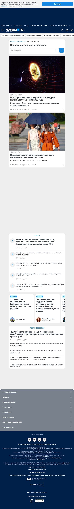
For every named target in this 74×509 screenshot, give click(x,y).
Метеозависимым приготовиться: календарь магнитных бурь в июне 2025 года (32, 156)
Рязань (12, 41)
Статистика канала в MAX (12, 422)
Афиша (46, 26)
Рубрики (5, 397)
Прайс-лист (6, 407)
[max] (39, 440)
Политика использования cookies (37, 469)
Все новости (21, 41)
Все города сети (8, 427)
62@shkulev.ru (45, 456)
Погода (26, 26)
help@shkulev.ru (41, 459)
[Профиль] (71, 30)
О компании (6, 412)
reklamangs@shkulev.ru (64, 463)
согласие (4, 6)
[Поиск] (62, 30)
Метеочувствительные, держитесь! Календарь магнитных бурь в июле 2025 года (32, 98)
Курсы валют (63, 26)
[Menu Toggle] (2, 30)
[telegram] (29, 440)
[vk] (34, 440)
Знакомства (18, 26)
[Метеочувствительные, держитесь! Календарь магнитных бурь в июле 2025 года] (37, 74)
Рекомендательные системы (37, 472)
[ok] (44, 440)
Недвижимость (6, 26)
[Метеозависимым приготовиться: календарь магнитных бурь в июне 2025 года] (37, 132)
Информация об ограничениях (37, 467)
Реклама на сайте (9, 402)
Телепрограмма (36, 26)
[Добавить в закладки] (63, 109)
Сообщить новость (9, 392)
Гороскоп (53, 26)
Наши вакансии (8, 417)
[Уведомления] (67, 30)
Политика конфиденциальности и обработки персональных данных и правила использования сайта (37, 475)
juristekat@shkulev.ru (56, 458)
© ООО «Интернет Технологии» (37, 496)
